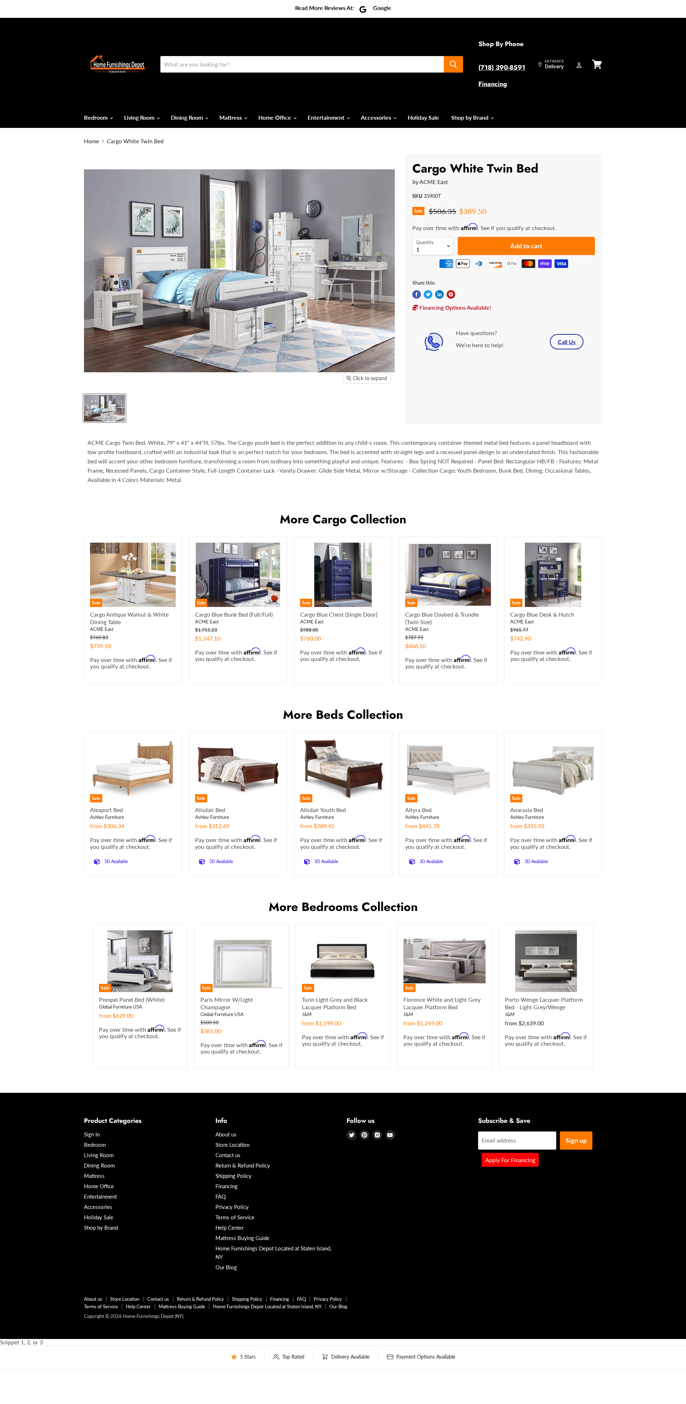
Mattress (231, 117)
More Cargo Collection (343, 519)
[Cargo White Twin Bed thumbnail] (104, 408)
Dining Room (187, 117)
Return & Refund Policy (242, 1165)
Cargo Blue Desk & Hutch (542, 614)
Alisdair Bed (210, 809)
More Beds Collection (343, 714)
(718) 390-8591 (501, 67)
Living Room (140, 117)
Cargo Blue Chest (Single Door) (338, 614)
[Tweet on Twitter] (428, 294)
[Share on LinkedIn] (439, 294)
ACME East (433, 181)
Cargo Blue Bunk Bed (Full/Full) (234, 614)
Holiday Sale (423, 117)
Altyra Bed (418, 809)
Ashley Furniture (107, 817)
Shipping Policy (233, 1176)
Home (91, 141)
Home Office (275, 117)
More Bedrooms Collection (343, 907)
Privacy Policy (232, 1207)
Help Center (229, 1227)
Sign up (576, 1140)
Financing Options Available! (454, 307)
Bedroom (96, 117)
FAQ (220, 1196)
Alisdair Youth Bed (323, 809)
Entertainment (327, 117)
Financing (492, 84)
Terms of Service (234, 1217)
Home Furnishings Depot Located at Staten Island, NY (267, 1306)
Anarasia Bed (526, 809)
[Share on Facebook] (416, 294)
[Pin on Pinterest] (451, 294)
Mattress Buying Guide (242, 1238)
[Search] (453, 64)
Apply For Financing (510, 1159)
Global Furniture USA (120, 1007)
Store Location (232, 1144)
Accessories (377, 117)
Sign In (92, 1134)
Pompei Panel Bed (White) (131, 999)
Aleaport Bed (106, 809)
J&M (307, 1014)
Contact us (227, 1155)
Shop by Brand (470, 117)
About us (226, 1134)
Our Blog (226, 1267)
